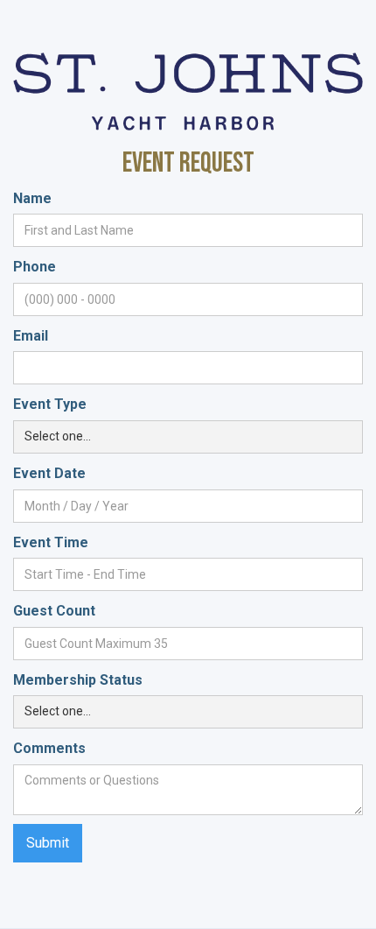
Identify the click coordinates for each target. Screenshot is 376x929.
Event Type (50, 404)
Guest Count (54, 610)
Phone (34, 266)
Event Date (49, 473)
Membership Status (78, 680)
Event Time (50, 542)
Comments (49, 748)
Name (32, 198)
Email (30, 335)
